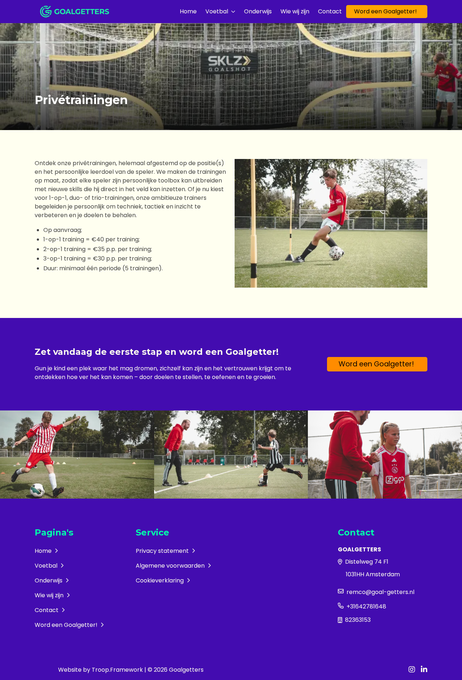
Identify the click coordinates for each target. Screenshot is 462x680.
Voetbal (216, 11)
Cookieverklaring (160, 580)
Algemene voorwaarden (171, 565)
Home (188, 11)
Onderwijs (258, 11)
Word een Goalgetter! (385, 11)
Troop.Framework (117, 670)
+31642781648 (366, 606)
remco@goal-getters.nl (380, 592)
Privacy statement (163, 551)
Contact (330, 11)
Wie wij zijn (294, 11)
